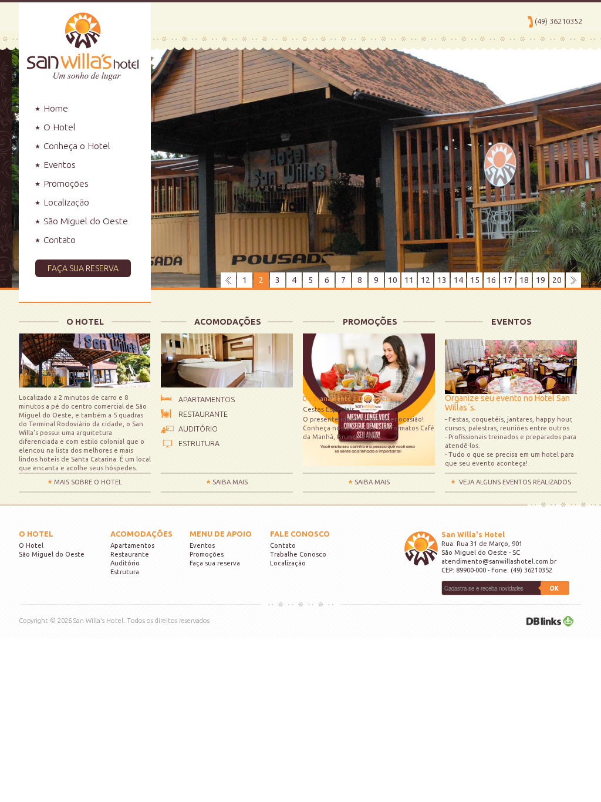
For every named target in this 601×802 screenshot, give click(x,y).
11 (409, 280)
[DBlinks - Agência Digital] (549, 620)
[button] (85, 268)
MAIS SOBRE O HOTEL (88, 482)
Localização (65, 202)
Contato (58, 240)
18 (524, 280)
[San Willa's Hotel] (79, 40)
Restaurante (129, 554)
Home (54, 108)
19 (540, 280)
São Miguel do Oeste (84, 221)
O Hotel (58, 127)
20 (557, 280)
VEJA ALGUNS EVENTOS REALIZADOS (515, 482)
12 (425, 280)
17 (507, 280)
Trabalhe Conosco (298, 554)
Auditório (125, 563)
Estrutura (124, 571)
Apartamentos (132, 545)
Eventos (58, 165)
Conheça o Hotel (75, 146)
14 (458, 280)
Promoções (65, 183)
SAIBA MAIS (230, 482)
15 (475, 280)
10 (392, 280)
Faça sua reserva (215, 563)
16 (491, 280)
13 (442, 280)
